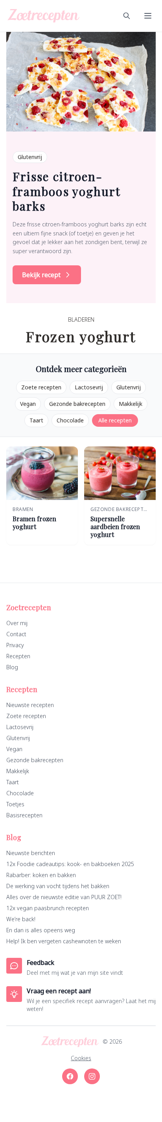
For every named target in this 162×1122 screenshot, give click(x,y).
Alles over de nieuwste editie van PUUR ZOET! (64, 897)
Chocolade (70, 420)
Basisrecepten (24, 815)
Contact (16, 634)
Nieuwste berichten (30, 853)
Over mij (17, 623)
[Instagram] (92, 1076)
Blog (12, 667)
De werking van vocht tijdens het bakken (57, 886)
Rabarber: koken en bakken (41, 875)
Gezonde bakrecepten (77, 403)
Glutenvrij (128, 387)
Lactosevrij (89, 387)
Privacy (15, 645)
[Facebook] (70, 1076)
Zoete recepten (41, 387)
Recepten (18, 656)
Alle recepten (115, 420)
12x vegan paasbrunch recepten (47, 908)
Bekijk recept (41, 274)
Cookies (81, 1058)
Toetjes (15, 804)
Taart (36, 420)
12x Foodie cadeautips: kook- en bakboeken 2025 (70, 864)
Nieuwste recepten (30, 705)
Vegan (28, 403)
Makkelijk (130, 403)
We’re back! (20, 919)
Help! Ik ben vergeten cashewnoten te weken (63, 941)
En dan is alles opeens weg (40, 930)
